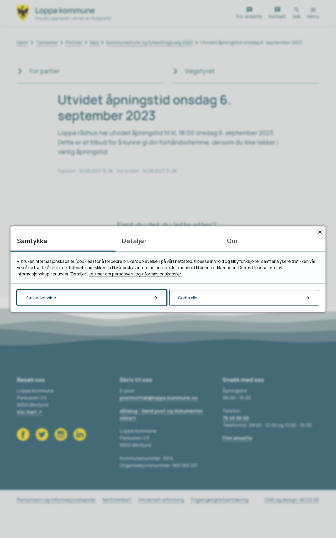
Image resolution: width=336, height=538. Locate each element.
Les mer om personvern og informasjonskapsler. (135, 273)
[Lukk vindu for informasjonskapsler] (320, 231)
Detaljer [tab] (134, 240)
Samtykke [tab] (32, 240)
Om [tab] (232, 240)
